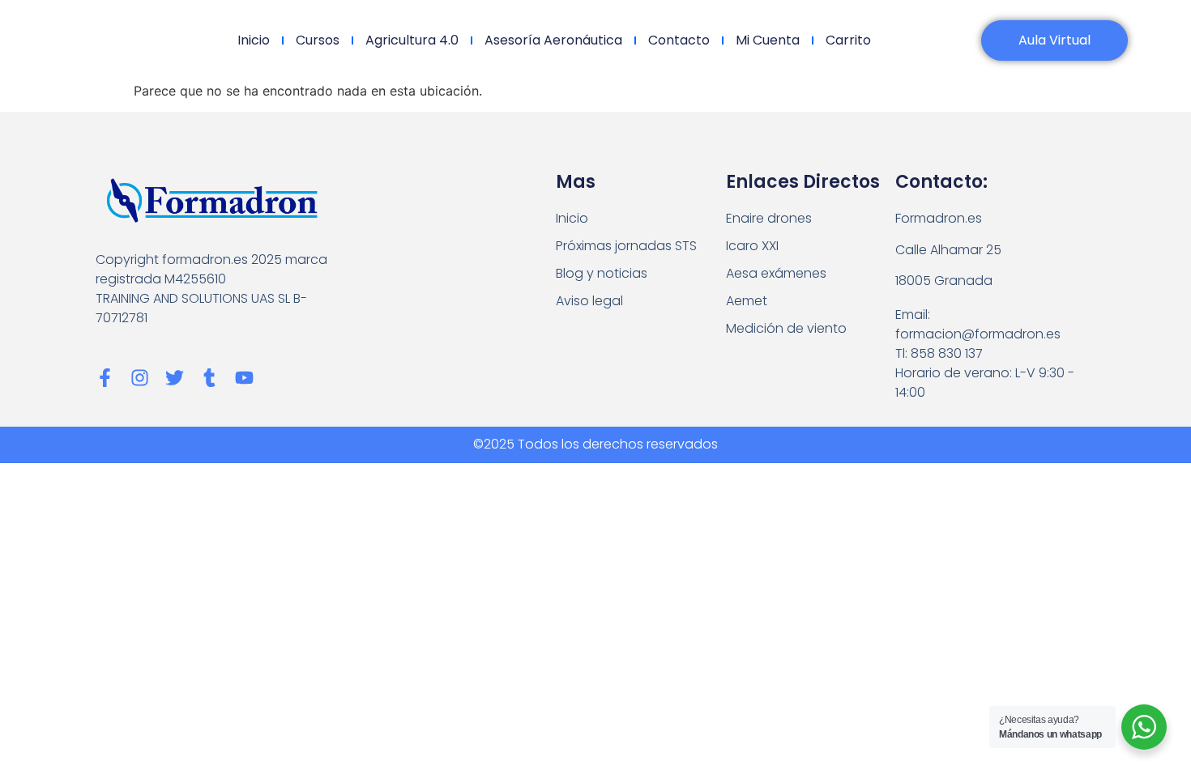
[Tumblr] (209, 377)
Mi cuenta (768, 40)
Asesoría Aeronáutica (553, 40)
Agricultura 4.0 (412, 40)
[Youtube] (244, 377)
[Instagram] (139, 377)
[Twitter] (174, 377)
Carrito (848, 40)
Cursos (317, 40)
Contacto (679, 40)
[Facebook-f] (105, 377)
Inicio (253, 40)
